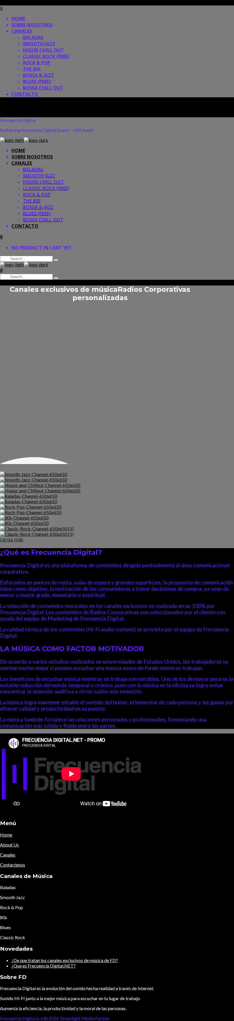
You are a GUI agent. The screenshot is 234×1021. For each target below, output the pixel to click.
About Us (9, 844)
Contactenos (12, 864)
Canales (7, 854)
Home (6, 834)
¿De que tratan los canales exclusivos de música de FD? (64, 960)
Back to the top (15, 104)
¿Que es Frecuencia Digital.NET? (43, 965)
